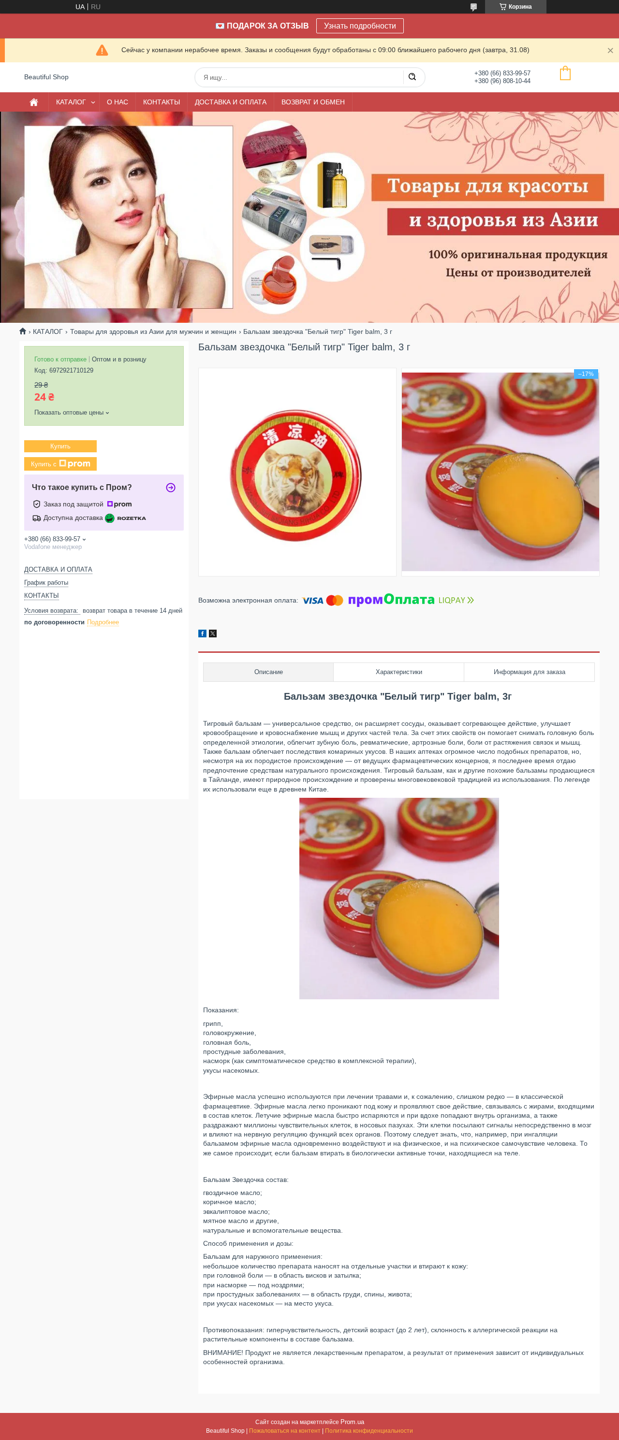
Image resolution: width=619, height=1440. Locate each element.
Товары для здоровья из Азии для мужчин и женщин (153, 331)
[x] (213, 635)
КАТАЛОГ (71, 102)
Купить (60, 446)
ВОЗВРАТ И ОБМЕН (313, 102)
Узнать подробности (360, 26)
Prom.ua (352, 1422)
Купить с (44, 464)
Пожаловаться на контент (285, 1430)
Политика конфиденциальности (369, 1430)
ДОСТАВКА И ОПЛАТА (230, 102)
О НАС (117, 102)
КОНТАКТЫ (161, 102)
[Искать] (412, 77)
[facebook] (202, 635)
